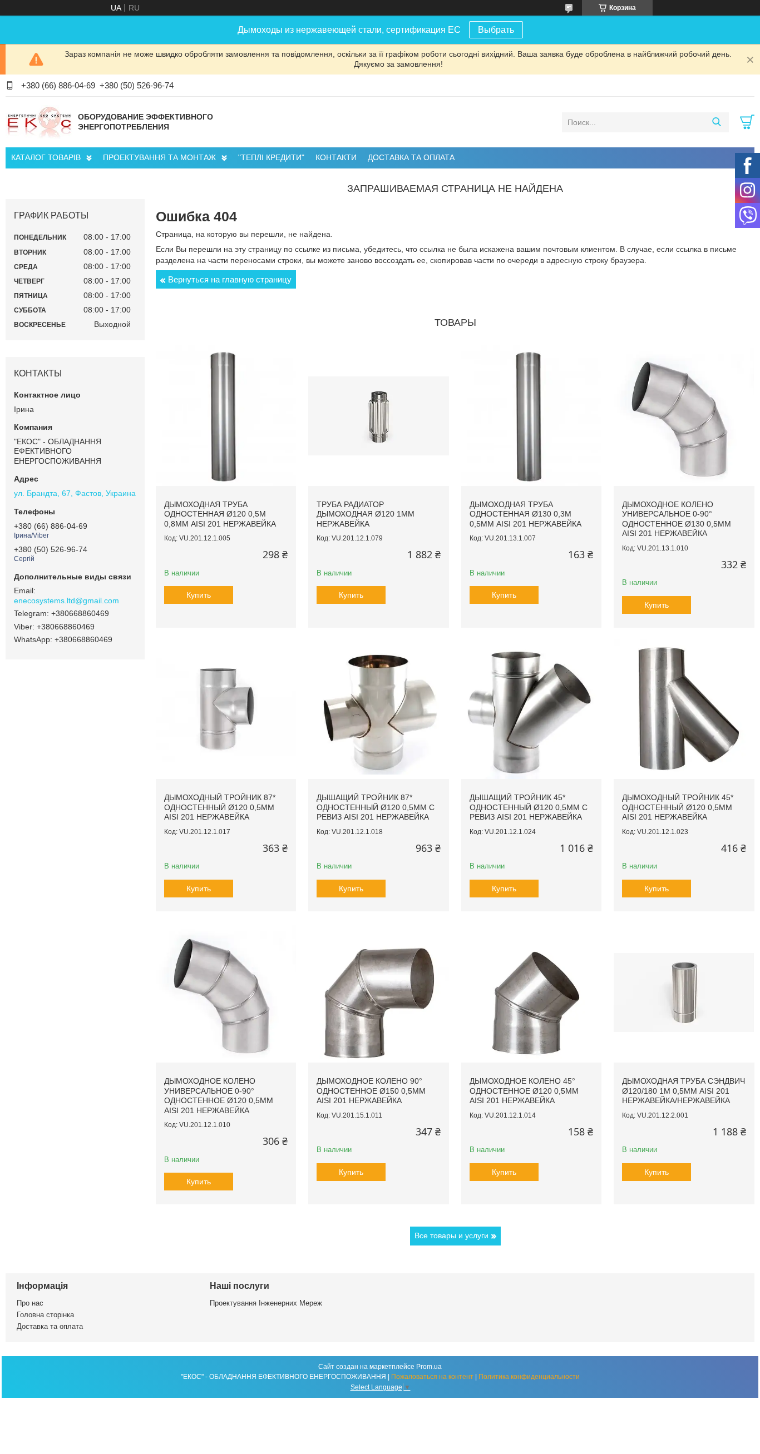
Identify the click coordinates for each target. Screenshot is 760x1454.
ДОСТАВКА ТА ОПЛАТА (411, 157)
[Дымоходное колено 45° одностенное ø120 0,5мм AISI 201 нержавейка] (531, 992)
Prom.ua (429, 1367)
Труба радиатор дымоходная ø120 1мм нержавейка (365, 514)
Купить (198, 594)
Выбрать (496, 29)
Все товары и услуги (451, 1235)
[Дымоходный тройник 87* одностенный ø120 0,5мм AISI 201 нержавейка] (226, 709)
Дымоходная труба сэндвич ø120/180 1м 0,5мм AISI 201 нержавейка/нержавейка (683, 1090)
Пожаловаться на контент (432, 1377)
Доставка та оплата (50, 1326)
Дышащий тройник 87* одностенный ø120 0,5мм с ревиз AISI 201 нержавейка (376, 807)
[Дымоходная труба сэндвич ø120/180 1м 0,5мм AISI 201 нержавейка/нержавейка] (684, 992)
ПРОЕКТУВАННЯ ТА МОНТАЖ (159, 157)
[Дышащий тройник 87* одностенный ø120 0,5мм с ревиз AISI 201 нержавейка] (378, 709)
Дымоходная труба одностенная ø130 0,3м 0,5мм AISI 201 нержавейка (525, 514)
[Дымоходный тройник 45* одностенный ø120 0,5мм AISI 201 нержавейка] (684, 709)
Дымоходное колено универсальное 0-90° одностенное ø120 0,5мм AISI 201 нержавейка (218, 1095)
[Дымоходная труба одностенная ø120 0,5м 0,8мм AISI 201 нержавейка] (226, 415)
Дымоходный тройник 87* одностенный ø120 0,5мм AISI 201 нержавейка (219, 807)
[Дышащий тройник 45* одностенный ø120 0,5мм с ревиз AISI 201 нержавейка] (531, 709)
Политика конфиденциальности (529, 1377)
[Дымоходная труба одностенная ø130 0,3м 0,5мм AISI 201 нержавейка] (531, 415)
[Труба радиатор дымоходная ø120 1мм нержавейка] (378, 415)
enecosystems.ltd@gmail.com (66, 600)
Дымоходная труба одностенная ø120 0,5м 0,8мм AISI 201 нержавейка (220, 514)
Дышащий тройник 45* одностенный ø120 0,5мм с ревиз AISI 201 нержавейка (529, 807)
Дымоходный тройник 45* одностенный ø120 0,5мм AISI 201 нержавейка (677, 807)
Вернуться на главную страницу (230, 279)
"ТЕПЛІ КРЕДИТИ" (271, 157)
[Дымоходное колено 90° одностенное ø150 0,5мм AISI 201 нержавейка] (378, 992)
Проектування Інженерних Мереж (266, 1303)
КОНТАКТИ (336, 157)
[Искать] (716, 122)
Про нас (30, 1303)
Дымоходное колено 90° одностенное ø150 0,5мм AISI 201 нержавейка (371, 1090)
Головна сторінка (45, 1315)
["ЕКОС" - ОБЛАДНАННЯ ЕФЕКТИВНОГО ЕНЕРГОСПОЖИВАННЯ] (39, 121)
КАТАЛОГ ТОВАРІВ (46, 157)
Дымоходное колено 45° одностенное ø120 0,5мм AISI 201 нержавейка (524, 1090)
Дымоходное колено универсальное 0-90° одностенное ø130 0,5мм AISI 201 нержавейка (676, 519)
